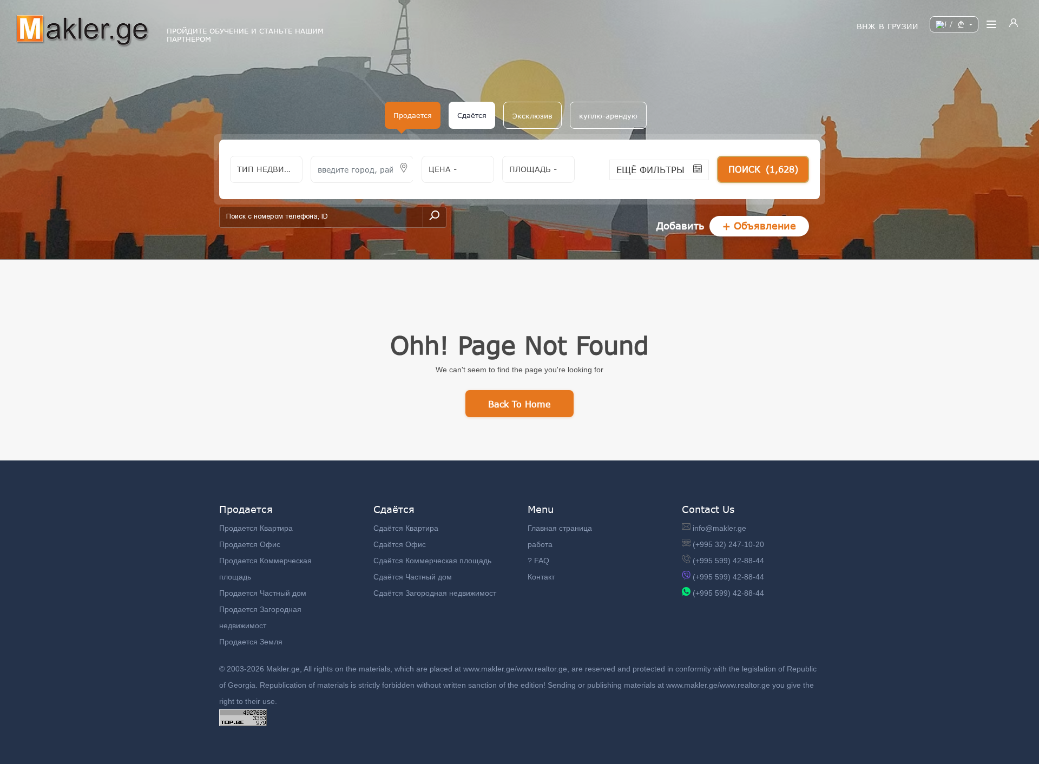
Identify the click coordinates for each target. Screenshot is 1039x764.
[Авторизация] (1013, 24)
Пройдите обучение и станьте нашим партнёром (245, 35)
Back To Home (519, 404)
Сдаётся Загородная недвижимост (434, 593)
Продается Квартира (256, 528)
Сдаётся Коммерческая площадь (432, 560)
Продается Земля (250, 641)
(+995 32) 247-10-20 (728, 544)
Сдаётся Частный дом (412, 576)
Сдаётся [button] (471, 115)
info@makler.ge (719, 528)
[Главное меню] (991, 24)
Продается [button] (412, 115)
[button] (532, 115)
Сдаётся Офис (399, 544)
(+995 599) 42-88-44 (728, 560)
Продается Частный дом (262, 593)
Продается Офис (249, 544)
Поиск (763, 169)
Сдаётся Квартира (405, 528)
